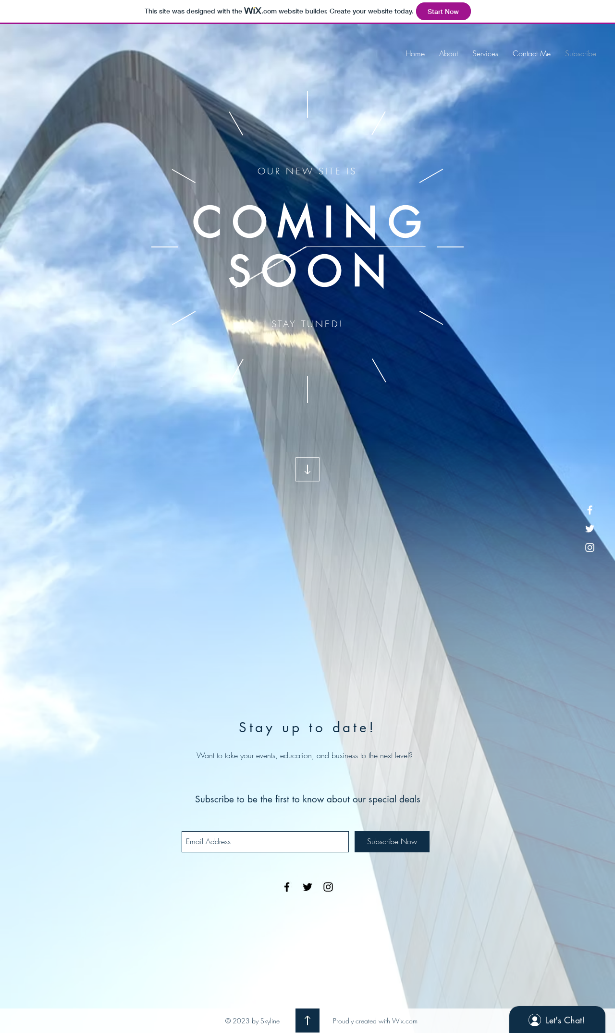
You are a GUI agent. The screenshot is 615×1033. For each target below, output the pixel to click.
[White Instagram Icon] (590, 547)
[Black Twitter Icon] (307, 887)
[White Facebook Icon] (590, 510)
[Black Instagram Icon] (328, 887)
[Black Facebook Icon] (287, 887)
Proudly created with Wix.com (375, 1020)
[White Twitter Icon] (590, 529)
